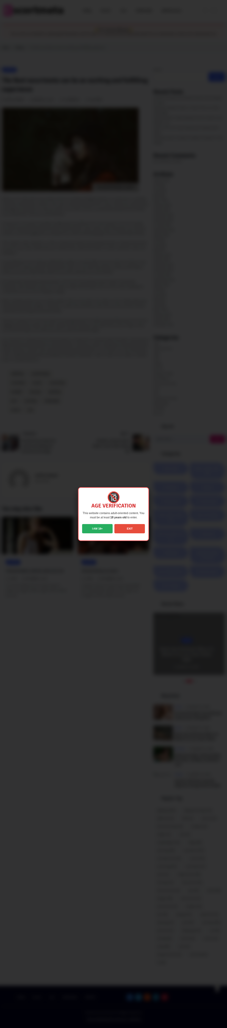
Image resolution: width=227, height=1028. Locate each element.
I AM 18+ (97, 528)
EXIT (130, 528)
